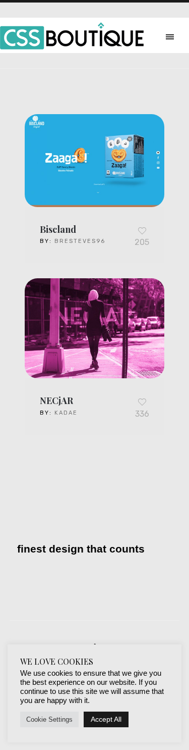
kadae (66, 413)
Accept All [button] (106, 719)
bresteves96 (79, 241)
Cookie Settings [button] (49, 719)
